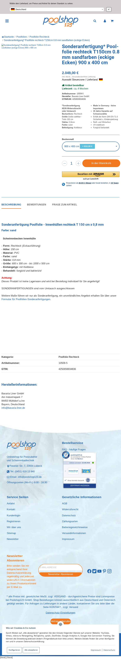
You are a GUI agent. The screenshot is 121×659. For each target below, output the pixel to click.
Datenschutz (109, 650)
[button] (91, 175)
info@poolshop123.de (30, 477)
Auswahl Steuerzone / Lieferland (80, 79)
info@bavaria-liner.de (13, 407)
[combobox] (57, 9)
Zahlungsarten (70, 521)
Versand (73, 607)
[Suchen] (95, 21)
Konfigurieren (14, 650)
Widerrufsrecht (70, 509)
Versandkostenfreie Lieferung (83, 77)
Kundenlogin (13, 515)
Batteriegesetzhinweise (75, 527)
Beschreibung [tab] (11, 204)
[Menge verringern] (64, 163)
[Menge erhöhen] (78, 163)
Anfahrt (11, 503)
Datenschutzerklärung (19, 572)
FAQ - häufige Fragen (74, 449)
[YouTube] (99, 571)
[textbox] (57, 9)
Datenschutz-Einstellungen (60, 612)
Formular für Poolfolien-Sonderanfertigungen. (26, 299)
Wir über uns (14, 527)
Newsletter (13, 539)
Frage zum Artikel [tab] (64, 204)
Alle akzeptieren (31, 650)
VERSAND (60, 596)
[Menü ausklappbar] (7, 21)
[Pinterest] (104, 571)
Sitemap (11, 533)
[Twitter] (94, 571)
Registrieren (13, 521)
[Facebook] (89, 571)
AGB (64, 503)
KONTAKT (55, 607)
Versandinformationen (74, 533)
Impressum (96, 650)
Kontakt (11, 509)
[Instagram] (109, 571)
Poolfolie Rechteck (69, 357)
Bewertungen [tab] (36, 204)
